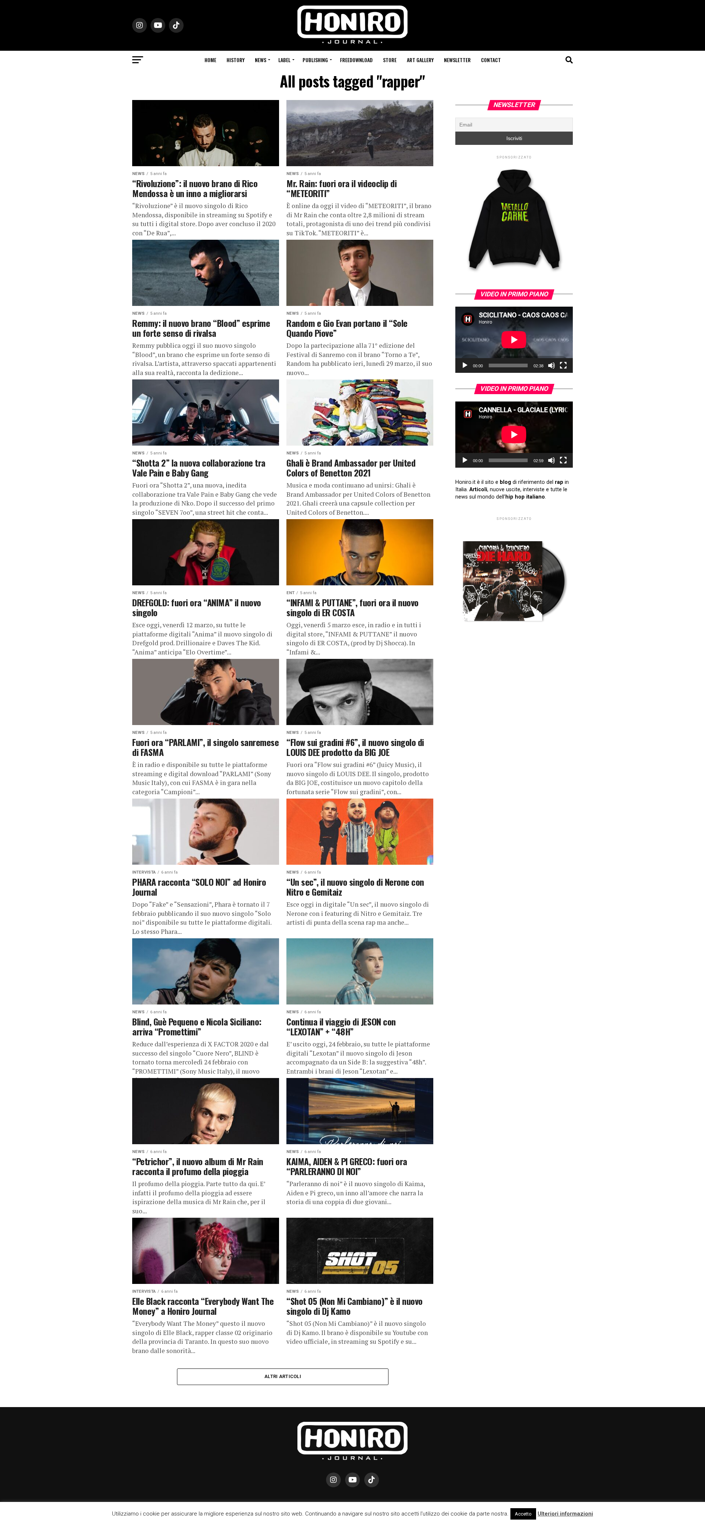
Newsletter (457, 60)
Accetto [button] (523, 1514)
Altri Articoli (282, 1376)
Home (210, 60)
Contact (491, 60)
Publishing (315, 60)
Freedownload (356, 60)
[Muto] (551, 365)
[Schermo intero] (563, 365)
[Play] (465, 365)
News (260, 60)
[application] (514, 340)
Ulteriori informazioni (565, 1513)
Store (390, 60)
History (236, 60)
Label (284, 60)
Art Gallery (420, 60)
